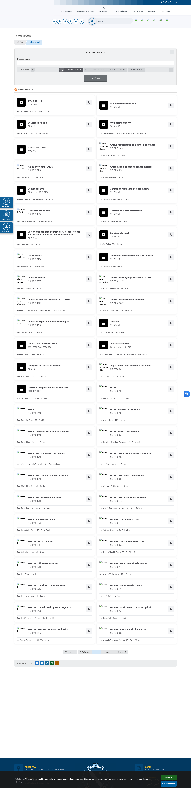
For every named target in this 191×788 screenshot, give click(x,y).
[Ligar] (89, 102)
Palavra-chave (23, 59)
